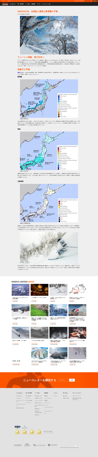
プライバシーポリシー (76, 395)
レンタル (45, 405)
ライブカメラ (28, 398)
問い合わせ (65, 395)
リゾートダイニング (47, 398)
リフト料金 (27, 3)
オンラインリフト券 (46, 3)
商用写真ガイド (37, 408)
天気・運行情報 (20, 3)
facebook (76, 446)
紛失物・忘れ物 (66, 398)
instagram (77, 446)
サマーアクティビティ (48, 411)
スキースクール (47, 402)
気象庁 (19, 72)
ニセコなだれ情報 (29, 400)
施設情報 (33, 3)
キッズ (45, 413)
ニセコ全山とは (12, 3)
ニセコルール (18, 398)
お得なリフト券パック (39, 402)
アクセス (38, 3)
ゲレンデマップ (28, 402)
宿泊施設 (45, 400)
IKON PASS (37, 414)
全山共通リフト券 (38, 395)
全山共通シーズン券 (38, 398)
